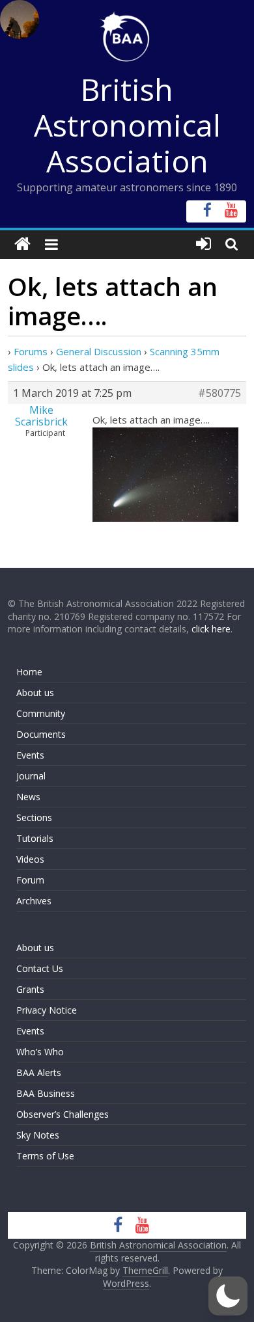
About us (35, 692)
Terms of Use (45, 1156)
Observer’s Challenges (62, 1114)
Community (40, 713)
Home (29, 672)
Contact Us (39, 968)
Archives (33, 901)
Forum (30, 880)
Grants (30, 989)
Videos (30, 859)
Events (30, 755)
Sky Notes (37, 1135)
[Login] (204, 244)
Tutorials (34, 838)
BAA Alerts (38, 1072)
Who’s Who (40, 1051)
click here (211, 629)
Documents (41, 734)
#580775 (219, 393)
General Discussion (98, 351)
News (28, 796)
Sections (34, 817)
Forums (31, 351)
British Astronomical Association (127, 125)
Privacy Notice (46, 1010)
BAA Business (45, 1093)
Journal (31, 776)
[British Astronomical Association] (22, 244)
